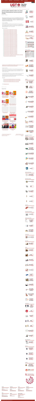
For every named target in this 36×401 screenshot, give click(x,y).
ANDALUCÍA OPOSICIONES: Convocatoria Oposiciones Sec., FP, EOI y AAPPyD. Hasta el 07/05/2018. (19, 135)
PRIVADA (22, 0)
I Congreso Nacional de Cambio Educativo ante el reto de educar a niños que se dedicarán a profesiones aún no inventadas (6, 135)
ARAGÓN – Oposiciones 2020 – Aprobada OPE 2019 (5, 112)
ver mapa (11, 389)
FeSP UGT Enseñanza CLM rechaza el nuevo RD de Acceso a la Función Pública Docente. (5, 129)
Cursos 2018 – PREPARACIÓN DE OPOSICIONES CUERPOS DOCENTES (12, 129)
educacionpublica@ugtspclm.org (13, 390)
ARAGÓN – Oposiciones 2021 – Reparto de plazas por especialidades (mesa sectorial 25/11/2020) (13, 96)
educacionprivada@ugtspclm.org (5, 390)
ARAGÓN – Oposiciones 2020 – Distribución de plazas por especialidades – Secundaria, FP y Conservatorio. (12, 113)
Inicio (2, 0)
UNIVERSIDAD (10, 0)
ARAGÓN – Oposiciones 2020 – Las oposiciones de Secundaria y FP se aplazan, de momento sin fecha (12, 104)
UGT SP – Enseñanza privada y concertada (20, 395)
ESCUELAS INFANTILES (16, 0)
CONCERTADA (26, 0)
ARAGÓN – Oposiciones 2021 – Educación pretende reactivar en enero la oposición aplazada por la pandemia (5, 105)
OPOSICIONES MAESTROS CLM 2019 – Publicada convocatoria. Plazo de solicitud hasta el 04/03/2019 (5, 121)
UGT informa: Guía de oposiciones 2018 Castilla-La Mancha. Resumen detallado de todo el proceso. (12, 121)
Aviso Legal (6, 0)
